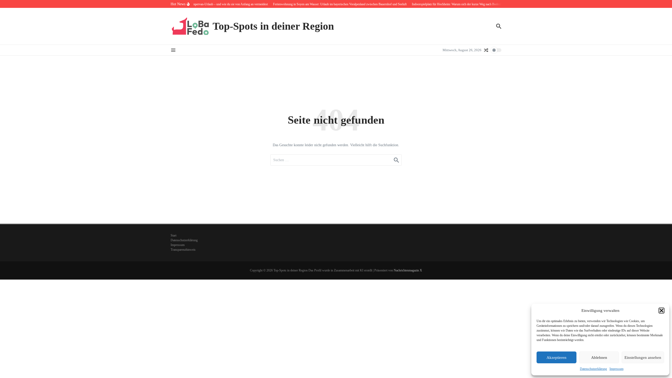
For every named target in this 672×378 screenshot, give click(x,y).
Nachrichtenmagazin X (408, 270)
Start (173, 235)
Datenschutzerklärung (593, 369)
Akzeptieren (556, 357)
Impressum (616, 369)
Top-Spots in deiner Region (273, 26)
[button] (661, 310)
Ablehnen (599, 357)
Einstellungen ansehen (642, 357)
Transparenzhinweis (183, 249)
